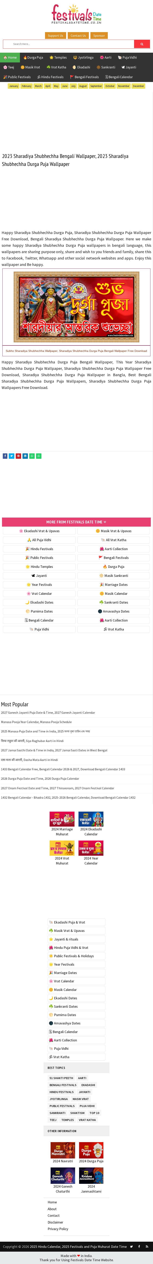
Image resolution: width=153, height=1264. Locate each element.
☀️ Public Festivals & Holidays (71, 956)
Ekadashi (88, 1084)
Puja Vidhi (87, 1105)
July (73, 86)
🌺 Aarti (105, 57)
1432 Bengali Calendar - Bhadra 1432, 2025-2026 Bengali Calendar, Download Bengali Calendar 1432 (68, 797)
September (96, 86)
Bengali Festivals (63, 1084)
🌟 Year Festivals (39, 584)
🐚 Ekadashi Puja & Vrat (67, 922)
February (26, 86)
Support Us (55, 35)
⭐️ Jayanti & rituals (63, 939)
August (83, 86)
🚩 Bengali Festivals (84, 77)
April (47, 86)
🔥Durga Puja (33, 57)
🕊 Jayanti (129, 67)
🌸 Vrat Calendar (39, 593)
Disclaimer (55, 1222)
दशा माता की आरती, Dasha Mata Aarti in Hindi (29, 760)
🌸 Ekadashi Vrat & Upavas (39, 531)
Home (52, 1202)
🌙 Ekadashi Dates (39, 602)
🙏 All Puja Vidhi (39, 540)
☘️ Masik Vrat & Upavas (67, 930)
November (123, 86)
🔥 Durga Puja (113, 566)
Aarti (82, 1077)
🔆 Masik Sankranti (113, 575)
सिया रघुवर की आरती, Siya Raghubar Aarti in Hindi (32, 741)
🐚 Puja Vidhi (127, 57)
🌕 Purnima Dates (39, 611)
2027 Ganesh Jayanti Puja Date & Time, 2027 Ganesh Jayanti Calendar (48, 712)
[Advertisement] (76, 120)
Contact (54, 1215)
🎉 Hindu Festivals (39, 549)
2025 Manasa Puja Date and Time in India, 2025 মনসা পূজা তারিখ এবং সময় (45, 731)
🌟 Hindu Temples (39, 566)
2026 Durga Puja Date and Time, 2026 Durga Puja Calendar (40, 779)
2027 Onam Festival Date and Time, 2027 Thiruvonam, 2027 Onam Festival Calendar (57, 788)
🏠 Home (10, 57)
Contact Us (78, 35)
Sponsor (99, 35)
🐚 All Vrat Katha (113, 540)
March (38, 86)
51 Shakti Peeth (61, 1077)
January (13, 86)
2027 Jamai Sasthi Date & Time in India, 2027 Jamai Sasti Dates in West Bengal (54, 750)
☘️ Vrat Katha (56, 67)
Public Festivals (62, 1105)
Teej (53, 1119)
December (138, 86)
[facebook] (139, 1247)
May (56, 86)
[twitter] (131, 1247)
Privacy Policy (58, 1229)
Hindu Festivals (62, 1091)
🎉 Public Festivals (17, 77)
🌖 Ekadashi (81, 67)
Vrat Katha (87, 1119)
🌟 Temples (58, 57)
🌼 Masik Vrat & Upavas (113, 531)
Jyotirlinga (59, 1098)
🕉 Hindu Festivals (50, 77)
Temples (67, 1119)
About (52, 1209)
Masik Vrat (81, 1098)
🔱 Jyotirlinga (83, 57)
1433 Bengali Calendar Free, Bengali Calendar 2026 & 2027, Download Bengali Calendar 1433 (63, 769)
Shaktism (77, 1112)
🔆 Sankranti (105, 67)
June (64, 86)
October (110, 86)
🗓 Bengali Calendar (119, 77)
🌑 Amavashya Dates (113, 611)
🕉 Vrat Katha (113, 629)
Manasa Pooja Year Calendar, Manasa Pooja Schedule (36, 722)
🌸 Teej (8, 67)
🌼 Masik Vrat (30, 67)
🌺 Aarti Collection (114, 549)
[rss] (147, 1247)
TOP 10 (94, 1112)
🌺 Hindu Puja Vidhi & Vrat (68, 947)
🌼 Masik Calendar (114, 593)
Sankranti (57, 1112)
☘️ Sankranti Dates (113, 602)
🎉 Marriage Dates (114, 584)
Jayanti (84, 1091)
